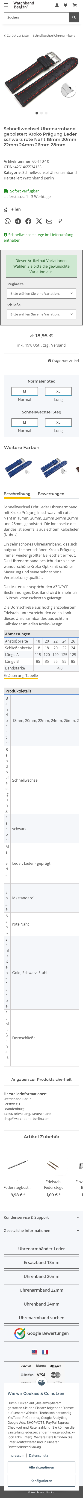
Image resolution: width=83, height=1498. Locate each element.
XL (58, 391)
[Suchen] (74, 17)
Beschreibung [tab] (17, 494)
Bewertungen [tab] (51, 494)
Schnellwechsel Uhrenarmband (49, 172)
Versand (58, 345)
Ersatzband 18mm (41, 1262)
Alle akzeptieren (41, 1467)
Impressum (16, 1455)
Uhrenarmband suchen (41, 1317)
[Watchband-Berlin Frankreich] (46, 1352)
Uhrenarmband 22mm (41, 1290)
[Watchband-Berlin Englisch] (36, 1352)
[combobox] (41, 294)
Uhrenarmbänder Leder (41, 1248)
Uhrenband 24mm (41, 1304)
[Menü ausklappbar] (6, 3)
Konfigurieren (41, 1481)
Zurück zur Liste (18, 35)
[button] (57, 5)
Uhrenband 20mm (41, 1276)
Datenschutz (38, 1455)
